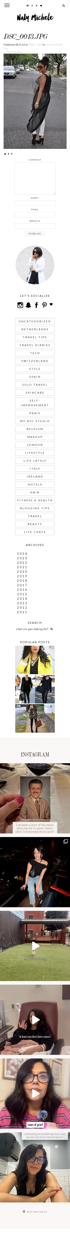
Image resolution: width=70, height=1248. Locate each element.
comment (35, 160)
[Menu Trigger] (7, 5)
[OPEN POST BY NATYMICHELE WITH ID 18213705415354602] (35, 872)
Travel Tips (35, 337)
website (35, 221)
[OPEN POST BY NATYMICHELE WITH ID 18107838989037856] (35, 1167)
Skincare (35, 392)
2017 (22, 585)
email (35, 209)
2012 (22, 608)
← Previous (10, 51)
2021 (22, 567)
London (35, 444)
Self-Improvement (35, 403)
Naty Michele (35, 19)
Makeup (35, 437)
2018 (22, 581)
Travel (35, 516)
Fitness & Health (35, 500)
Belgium (35, 429)
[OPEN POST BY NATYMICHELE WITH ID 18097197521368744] (35, 798)
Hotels (35, 484)
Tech (35, 353)
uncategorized (35, 321)
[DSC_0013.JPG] (35, 100)
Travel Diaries (35, 345)
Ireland (35, 476)
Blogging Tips (35, 508)
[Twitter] (5, 154)
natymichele (35, 767)
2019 (22, 576)
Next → (21, 51)
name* (35, 198)
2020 (22, 572)
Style (35, 368)
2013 (22, 603)
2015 (22, 594)
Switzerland (35, 361)
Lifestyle (35, 452)
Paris (35, 413)
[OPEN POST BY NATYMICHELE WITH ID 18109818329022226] (35, 1093)
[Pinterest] (11, 154)
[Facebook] (8, 154)
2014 (22, 599)
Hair (35, 492)
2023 (22, 558)
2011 (22, 612)
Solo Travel (35, 384)
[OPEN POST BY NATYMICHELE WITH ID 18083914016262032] (35, 946)
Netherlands (35, 329)
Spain (35, 376)
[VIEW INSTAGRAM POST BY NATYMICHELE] (66, 829)
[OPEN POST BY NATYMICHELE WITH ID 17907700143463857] (35, 1020)
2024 (22, 554)
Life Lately (35, 460)
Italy (35, 468)
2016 (22, 590)
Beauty (35, 524)
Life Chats (35, 532)
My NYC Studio (35, 421)
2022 (22, 563)
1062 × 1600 (35, 44)
